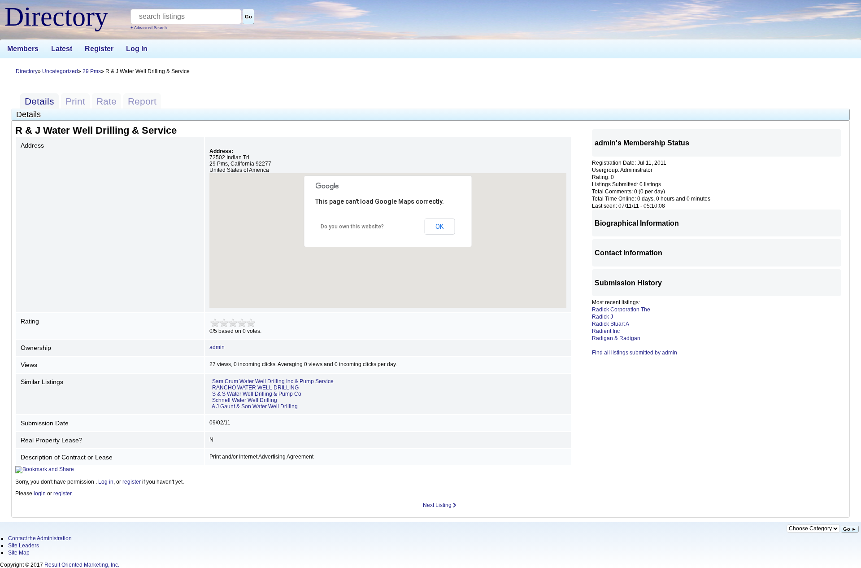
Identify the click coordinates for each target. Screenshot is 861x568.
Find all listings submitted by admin (634, 353)
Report (142, 101)
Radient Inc (606, 331)
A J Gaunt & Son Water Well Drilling (255, 406)
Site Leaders (23, 545)
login (40, 493)
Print (75, 101)
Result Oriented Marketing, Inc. (81, 565)
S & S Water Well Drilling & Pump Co (256, 394)
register (131, 482)
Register (99, 48)
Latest (61, 48)
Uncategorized (60, 71)
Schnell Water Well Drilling (244, 400)
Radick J (602, 317)
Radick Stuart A (610, 324)
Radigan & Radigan (616, 338)
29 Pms (92, 71)
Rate (106, 101)
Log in (105, 482)
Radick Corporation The (621, 309)
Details (39, 101)
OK (439, 226)
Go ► (850, 529)
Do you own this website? (352, 226)
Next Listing (438, 505)
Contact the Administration (40, 538)
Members (23, 48)
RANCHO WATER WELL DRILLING (255, 387)
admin (217, 347)
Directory (27, 71)
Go (248, 16)
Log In (137, 48)
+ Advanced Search (148, 28)
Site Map (19, 553)
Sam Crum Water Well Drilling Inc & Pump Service (273, 381)
